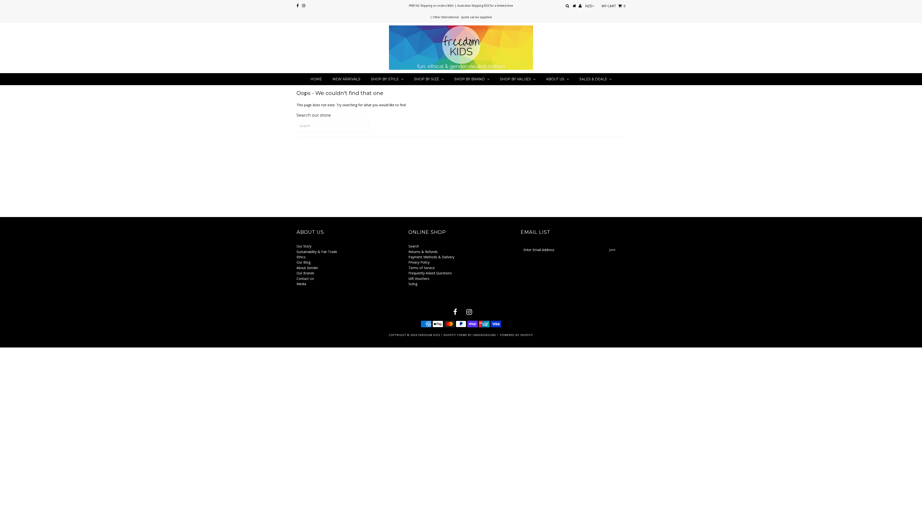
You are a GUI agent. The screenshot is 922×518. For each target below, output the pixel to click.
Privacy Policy (419, 262)
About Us (555, 79)
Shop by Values (515, 79)
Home (316, 79)
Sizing (412, 284)
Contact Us (305, 278)
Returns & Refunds (423, 251)
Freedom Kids (429, 335)
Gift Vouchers (418, 278)
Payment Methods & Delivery (431, 257)
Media (301, 284)
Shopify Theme (455, 335)
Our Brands (305, 273)
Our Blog (303, 262)
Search (413, 246)
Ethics (301, 257)
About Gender (307, 267)
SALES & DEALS (593, 79)
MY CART (613, 6)
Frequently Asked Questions (430, 273)
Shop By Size (426, 79)
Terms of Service (421, 267)
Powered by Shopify (516, 335)
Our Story (304, 246)
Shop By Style (385, 79)
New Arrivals (346, 79)
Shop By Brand (469, 79)
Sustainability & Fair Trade (317, 251)
